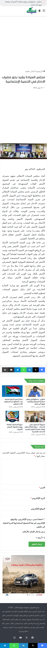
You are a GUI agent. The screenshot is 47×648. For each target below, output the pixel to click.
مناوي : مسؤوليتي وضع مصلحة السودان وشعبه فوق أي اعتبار (35, 401)
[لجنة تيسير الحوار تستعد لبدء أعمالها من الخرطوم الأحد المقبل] (12, 391)
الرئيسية (39, 71)
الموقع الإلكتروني (38, 509)
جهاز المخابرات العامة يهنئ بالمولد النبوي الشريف (15, 427)
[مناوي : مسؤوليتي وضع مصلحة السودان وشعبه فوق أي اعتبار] (35, 391)
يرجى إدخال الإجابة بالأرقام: (33, 532)
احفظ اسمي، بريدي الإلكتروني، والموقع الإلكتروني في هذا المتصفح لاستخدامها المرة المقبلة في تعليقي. (24, 523)
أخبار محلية (30, 71)
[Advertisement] (23, 41)
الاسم (42, 488)
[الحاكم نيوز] (31, 10)
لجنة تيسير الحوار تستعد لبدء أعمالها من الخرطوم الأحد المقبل (13, 401)
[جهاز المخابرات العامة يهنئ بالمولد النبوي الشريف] (12, 416)
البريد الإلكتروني (38, 498)
